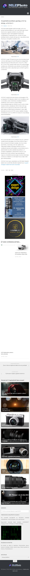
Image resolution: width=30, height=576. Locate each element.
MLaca (5, 25)
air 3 (7, 170)
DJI (18, 56)
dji (9, 170)
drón (12, 170)
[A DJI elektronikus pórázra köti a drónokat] (8, 297)
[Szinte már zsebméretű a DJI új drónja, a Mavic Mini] (22, 247)
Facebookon (8, 548)
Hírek (2, 16)
